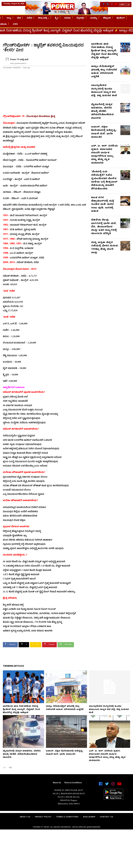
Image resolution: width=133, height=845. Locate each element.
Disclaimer (89, 817)
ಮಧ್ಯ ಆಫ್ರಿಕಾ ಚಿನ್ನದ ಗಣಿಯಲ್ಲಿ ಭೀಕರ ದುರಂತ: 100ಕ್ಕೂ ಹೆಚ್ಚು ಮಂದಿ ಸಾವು (104, 247)
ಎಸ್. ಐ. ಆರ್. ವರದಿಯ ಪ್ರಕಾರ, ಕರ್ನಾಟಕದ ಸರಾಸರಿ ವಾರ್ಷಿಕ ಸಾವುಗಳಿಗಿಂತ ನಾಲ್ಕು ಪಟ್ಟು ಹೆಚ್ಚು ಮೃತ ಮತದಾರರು (104, 154)
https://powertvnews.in (18, 64)
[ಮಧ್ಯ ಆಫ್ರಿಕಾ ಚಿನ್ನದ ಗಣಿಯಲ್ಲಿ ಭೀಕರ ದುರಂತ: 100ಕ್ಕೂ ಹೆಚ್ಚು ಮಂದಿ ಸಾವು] (125, 246)
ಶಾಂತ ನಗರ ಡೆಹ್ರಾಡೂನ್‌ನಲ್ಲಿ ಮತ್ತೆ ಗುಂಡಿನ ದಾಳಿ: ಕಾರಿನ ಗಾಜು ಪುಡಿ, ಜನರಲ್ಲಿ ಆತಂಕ (102, 204)
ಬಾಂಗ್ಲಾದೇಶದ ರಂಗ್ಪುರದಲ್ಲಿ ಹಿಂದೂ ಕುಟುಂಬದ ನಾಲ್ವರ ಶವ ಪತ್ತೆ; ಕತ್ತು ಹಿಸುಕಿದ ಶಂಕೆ (104, 90)
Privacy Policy (43, 817)
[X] (108, 4)
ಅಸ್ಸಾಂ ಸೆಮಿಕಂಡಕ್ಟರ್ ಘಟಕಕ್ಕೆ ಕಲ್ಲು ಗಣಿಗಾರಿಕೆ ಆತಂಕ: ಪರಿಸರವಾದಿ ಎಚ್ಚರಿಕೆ (104, 71)
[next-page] (10, 768)
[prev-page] (5, 768)
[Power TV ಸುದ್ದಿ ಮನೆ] (7, 62)
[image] (23, 788)
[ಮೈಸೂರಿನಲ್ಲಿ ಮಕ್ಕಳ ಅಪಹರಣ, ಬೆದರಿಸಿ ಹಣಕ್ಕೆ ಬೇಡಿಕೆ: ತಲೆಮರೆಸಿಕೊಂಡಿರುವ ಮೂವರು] (125, 108)
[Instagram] (112, 4)
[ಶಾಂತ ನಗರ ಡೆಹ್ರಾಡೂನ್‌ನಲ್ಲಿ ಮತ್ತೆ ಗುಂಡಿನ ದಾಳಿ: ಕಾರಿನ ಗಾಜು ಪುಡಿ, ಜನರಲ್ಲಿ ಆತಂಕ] (125, 201)
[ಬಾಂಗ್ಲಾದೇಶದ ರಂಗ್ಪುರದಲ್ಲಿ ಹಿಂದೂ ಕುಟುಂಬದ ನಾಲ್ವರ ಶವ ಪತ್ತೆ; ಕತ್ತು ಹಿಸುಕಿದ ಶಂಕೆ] (125, 89)
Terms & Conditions (67, 817)
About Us (25, 817)
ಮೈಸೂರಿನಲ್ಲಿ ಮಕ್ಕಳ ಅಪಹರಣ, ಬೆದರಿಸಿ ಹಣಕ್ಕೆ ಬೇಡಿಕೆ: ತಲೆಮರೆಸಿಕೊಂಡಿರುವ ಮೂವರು (102, 111)
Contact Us (106, 817)
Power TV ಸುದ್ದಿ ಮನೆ (19, 60)
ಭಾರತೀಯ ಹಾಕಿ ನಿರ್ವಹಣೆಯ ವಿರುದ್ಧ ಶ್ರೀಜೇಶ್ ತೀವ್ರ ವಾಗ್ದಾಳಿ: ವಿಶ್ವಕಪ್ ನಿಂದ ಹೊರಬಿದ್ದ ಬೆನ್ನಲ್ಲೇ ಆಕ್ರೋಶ (104, 51)
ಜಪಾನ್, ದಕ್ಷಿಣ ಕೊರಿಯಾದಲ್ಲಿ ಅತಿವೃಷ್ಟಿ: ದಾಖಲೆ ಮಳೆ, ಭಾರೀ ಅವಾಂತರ (104, 132)
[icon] (101, 785)
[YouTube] (116, 4)
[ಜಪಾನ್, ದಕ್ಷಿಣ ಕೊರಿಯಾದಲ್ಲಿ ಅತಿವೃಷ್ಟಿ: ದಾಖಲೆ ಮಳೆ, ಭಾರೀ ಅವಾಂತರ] (125, 130)
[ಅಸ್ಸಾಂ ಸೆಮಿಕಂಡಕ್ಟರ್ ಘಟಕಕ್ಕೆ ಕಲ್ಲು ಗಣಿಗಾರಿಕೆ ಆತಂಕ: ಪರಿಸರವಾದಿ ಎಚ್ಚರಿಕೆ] (125, 70)
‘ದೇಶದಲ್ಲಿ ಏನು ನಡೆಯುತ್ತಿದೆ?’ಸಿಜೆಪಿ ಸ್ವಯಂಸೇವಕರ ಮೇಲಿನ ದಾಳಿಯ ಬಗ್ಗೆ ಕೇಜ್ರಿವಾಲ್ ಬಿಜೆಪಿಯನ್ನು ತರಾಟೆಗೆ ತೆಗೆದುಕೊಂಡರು (104, 180)
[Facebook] (103, 4)
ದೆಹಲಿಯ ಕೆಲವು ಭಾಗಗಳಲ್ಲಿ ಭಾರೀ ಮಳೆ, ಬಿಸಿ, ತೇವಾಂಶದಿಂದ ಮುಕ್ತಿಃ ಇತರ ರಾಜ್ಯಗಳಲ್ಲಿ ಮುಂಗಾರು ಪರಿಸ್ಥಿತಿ (104, 227)
